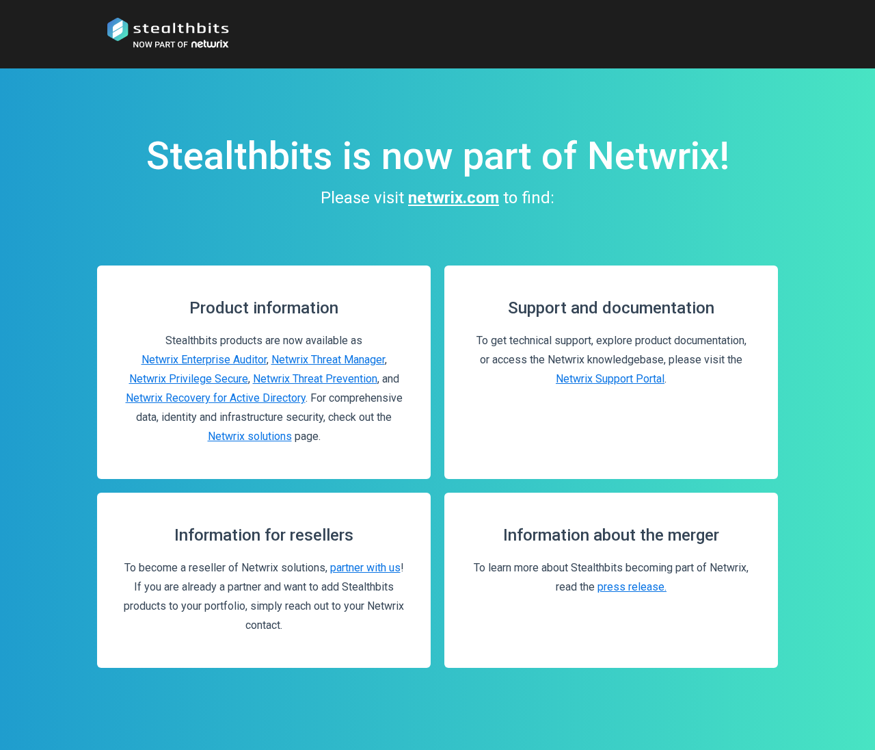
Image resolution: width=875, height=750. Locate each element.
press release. (632, 586)
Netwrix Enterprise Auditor (204, 359)
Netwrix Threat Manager (328, 359)
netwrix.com (453, 197)
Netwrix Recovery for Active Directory (216, 397)
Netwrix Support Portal (610, 378)
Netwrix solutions (250, 436)
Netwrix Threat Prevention (315, 378)
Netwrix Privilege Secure (188, 378)
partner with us (365, 567)
